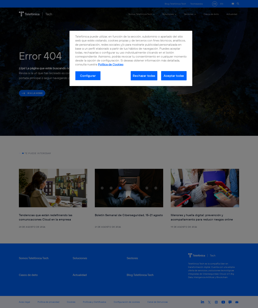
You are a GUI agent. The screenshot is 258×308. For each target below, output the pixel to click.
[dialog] (131, 58)
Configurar (88, 76)
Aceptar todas (174, 76)
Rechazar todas (144, 76)
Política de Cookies (110, 64)
